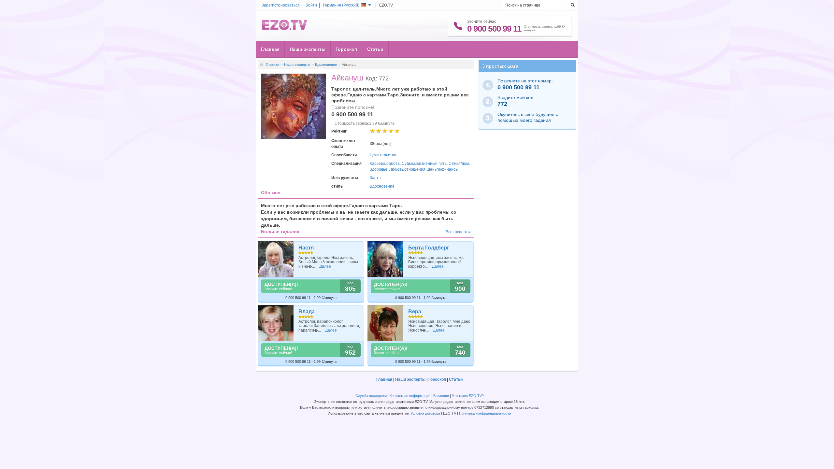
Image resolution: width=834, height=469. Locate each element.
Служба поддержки (371, 396)
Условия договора (425, 413)
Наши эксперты (307, 49)
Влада (306, 311)
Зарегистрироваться (281, 5)
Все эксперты (458, 232)
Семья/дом (459, 163)
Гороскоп (346, 49)
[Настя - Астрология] (276, 259)
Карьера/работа (385, 163)
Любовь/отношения (407, 169)
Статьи (375, 49)
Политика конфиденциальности (485, 413)
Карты (375, 178)
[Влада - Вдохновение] (276, 323)
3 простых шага (500, 66)
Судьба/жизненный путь (424, 163)
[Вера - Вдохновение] (385, 323)
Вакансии (441, 396)
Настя (306, 247)
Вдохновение (326, 64)
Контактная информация (410, 396)
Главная (270, 49)
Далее (325, 266)
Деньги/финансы (442, 169)
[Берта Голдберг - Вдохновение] (385, 259)
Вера (414, 311)
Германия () (341, 5)
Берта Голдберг (428, 247)
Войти (311, 5)
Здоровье (378, 169)
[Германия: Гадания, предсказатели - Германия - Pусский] (284, 28)
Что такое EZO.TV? (468, 396)
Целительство (383, 155)
